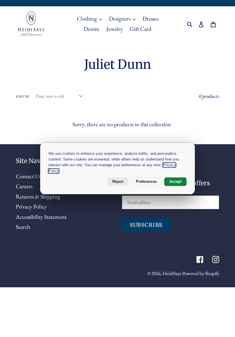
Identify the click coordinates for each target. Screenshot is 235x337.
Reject (117, 182)
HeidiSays (171, 273)
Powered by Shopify (200, 273)
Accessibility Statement (41, 216)
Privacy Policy (31, 206)
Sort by (22, 96)
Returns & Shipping (38, 196)
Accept (175, 182)
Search (23, 226)
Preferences (146, 182)
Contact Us (28, 176)
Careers (24, 186)
